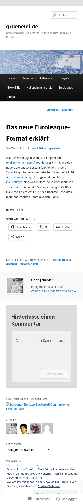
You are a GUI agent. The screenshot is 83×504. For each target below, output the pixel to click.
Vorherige (51, 110)
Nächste (69, 110)
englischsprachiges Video (23, 162)
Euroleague (65, 87)
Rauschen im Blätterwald (37, 78)
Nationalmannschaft (39, 87)
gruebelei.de (22, 26)
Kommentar (54, 374)
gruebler (54, 148)
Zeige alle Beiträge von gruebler (53, 291)
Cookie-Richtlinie (49, 486)
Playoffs (65, 78)
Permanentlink (28, 264)
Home (11, 78)
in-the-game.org (21, 177)
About (11, 96)
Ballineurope (14, 182)
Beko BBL (13, 87)
